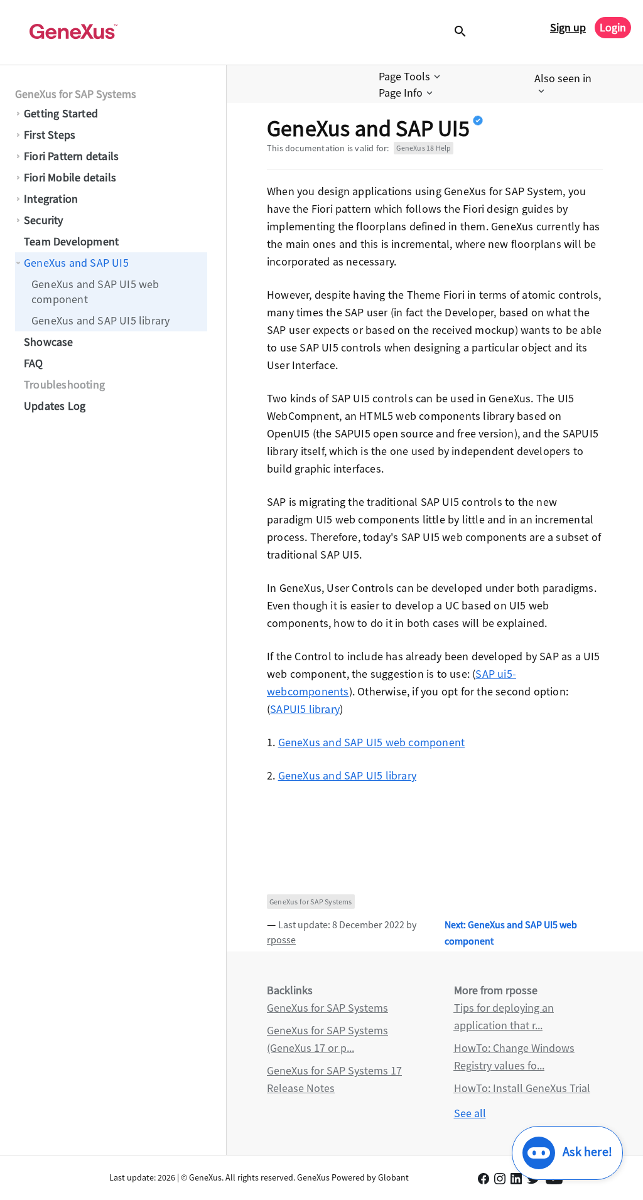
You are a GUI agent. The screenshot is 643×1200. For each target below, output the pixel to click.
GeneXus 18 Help (423, 148)
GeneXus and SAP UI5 (76, 262)
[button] (411, 76)
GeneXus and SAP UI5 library (100, 320)
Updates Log (54, 406)
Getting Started (61, 113)
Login (613, 27)
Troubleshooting (64, 384)
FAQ (33, 363)
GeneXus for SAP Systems (75, 94)
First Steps (49, 134)
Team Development (71, 241)
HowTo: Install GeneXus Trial (522, 1088)
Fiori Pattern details (71, 156)
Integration (51, 198)
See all (470, 1113)
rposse (281, 939)
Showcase (48, 342)
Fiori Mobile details (70, 177)
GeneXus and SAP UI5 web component (95, 291)
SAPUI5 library (305, 709)
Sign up (568, 27)
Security (43, 220)
